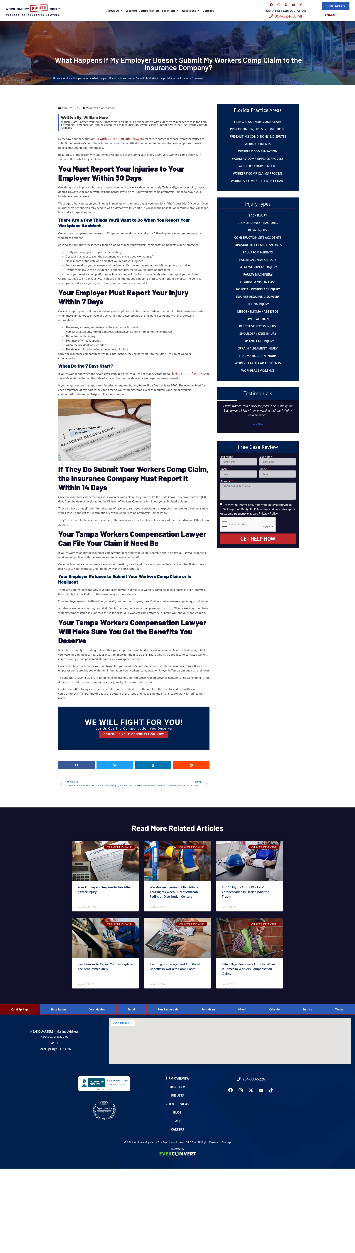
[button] (76, 765)
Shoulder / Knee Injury (257, 334)
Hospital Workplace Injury (258, 289)
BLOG (177, 1112)
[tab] (20, 1009)
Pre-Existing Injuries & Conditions (257, 129)
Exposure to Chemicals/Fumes (258, 245)
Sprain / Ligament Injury (258, 348)
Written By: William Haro (84, 117)
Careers (177, 1129)
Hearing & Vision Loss (257, 282)
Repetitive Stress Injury (257, 326)
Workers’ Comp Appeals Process (257, 159)
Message (225, 481)
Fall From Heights (258, 252)
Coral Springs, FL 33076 (54, 1049)
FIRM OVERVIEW (177, 1078)
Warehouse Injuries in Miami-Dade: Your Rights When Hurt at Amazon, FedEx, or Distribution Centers (174, 892)
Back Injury (257, 215)
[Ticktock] (301, 4)
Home (56, 78)
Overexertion (258, 319)
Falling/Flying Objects (257, 260)
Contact (208, 10)
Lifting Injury (258, 304)
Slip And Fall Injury (258, 341)
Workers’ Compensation (142, 10)
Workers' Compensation (76, 78)
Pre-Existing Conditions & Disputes (257, 136)
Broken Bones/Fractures (257, 223)
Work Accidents (258, 144)
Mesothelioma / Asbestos (257, 311)
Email (224, 468)
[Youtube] (293, 4)
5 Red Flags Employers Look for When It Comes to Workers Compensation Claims (248, 969)
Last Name (266, 456)
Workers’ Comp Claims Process (258, 173)
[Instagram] (279, 4)
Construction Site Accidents (257, 238)
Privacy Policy (268, 514)
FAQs (177, 1121)
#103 (54, 1043)
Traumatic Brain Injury (258, 356)
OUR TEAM (177, 1087)
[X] (286, 4)
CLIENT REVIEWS (177, 1104)
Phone (263, 468)
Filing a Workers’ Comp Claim (258, 122)
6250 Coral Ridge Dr (54, 1037)
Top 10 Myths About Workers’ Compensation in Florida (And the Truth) (245, 892)
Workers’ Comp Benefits (258, 166)
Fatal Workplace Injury (258, 267)
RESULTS (177, 1095)
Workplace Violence (257, 371)
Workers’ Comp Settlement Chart (258, 181)
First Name (227, 456)
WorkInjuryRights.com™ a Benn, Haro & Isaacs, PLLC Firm (165, 1142)
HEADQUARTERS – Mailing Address (54, 1031)
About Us (112, 10)
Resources (189, 10)
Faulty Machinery (257, 274)
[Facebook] (271, 4)
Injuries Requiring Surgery (258, 297)
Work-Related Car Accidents (258, 363)
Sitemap (226, 1142)
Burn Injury (257, 230)
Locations (168, 10)
